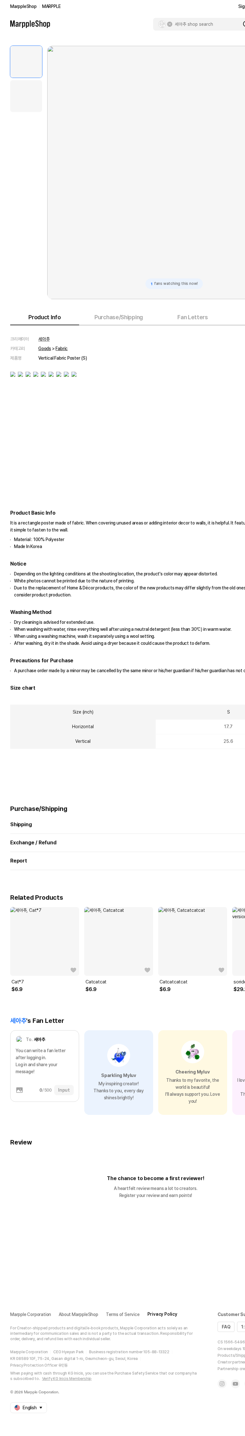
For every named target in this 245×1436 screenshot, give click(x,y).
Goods (44, 348)
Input (64, 1090)
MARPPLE (51, 6)
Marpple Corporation (30, 1314)
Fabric (62, 348)
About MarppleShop (78, 1314)
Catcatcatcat (174, 982)
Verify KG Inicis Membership (67, 1378)
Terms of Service (123, 1314)
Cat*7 (17, 982)
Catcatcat (96, 982)
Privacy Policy (162, 1314)
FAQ (226, 1326)
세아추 (43, 338)
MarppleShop (23, 6)
